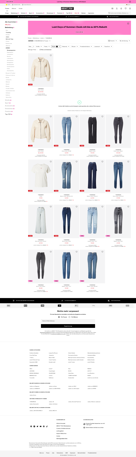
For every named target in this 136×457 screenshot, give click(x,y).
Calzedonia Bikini (92, 355)
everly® (50, 368)
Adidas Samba (91, 359)
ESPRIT (89, 375)
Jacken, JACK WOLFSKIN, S (36, 410)
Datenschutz (60, 452)
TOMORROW (48, 38)
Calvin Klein (71, 373)
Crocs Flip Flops (33, 355)
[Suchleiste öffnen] (109, 13)
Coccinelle (32, 377)
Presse (47, 452)
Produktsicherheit (92, 452)
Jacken (42, 38)
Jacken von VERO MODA (54, 388)
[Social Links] (31, 426)
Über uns (42, 452)
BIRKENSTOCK (33, 375)
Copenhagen (52, 371)
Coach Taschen (52, 359)
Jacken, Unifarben (53, 404)
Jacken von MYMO (92, 388)
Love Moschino (91, 373)
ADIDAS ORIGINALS (34, 373)
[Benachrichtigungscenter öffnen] (121, 8)
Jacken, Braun (33, 395)
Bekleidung (36, 38)
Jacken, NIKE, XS (53, 410)
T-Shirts (31, 357)
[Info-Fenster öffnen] (130, 2)
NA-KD (69, 371)
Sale (30, 46)
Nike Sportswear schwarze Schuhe (76, 357)
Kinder (21, 8)
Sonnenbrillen (91, 357)
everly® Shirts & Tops (35, 359)
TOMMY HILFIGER (72, 375)
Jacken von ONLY (72, 386)
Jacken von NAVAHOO (35, 388)
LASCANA (32, 371)
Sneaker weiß (52, 362)
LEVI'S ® (89, 371)
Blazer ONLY (52, 357)
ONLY (31, 368)
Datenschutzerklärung (45, 332)
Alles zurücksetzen (46, 49)
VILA (69, 368)
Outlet (8, 4)
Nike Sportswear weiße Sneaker (76, 359)
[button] (112, 41)
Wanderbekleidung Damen (94, 353)
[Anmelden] (117, 8)
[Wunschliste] (126, 8)
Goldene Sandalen (34, 353)
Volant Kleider (71, 353)
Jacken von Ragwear (34, 386)
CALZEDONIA (52, 373)
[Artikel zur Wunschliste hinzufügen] (51, 55)
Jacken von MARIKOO (93, 386)
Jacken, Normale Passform (74, 401)
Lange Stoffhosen (53, 353)
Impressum (72, 452)
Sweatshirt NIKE (33, 362)
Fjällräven (51, 377)
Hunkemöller (71, 377)
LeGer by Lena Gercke (93, 377)
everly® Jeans (71, 362)
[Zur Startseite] (38, 420)
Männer (14, 8)
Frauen (7, 8)
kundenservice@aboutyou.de (58, 333)
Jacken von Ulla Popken (73, 388)
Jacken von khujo (53, 386)
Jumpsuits (51, 355)
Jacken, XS (51, 401)
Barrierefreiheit (81, 452)
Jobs (53, 452)
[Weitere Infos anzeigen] (41, 96)
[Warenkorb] (130, 8)
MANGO (89, 368)
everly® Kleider (91, 362)
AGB (66, 452)
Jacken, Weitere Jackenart (94, 401)
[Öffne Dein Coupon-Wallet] (112, 8)
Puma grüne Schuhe (73, 355)
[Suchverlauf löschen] (130, 13)
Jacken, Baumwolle (34, 404)
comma (50, 375)
